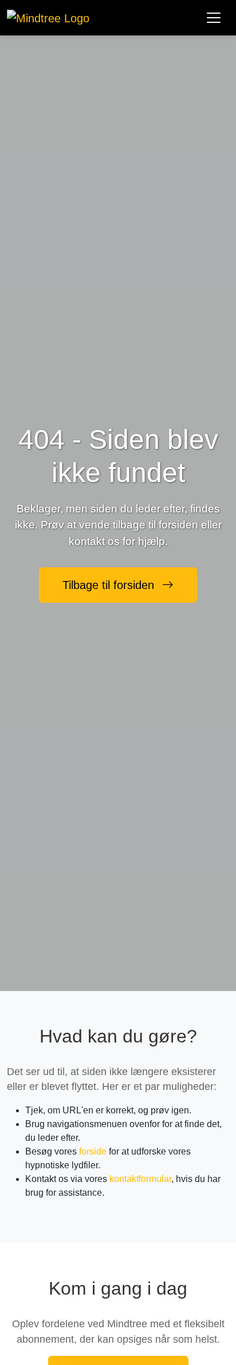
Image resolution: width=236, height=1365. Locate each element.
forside (93, 1151)
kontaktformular (140, 1179)
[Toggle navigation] (213, 18)
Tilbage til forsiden (110, 585)
